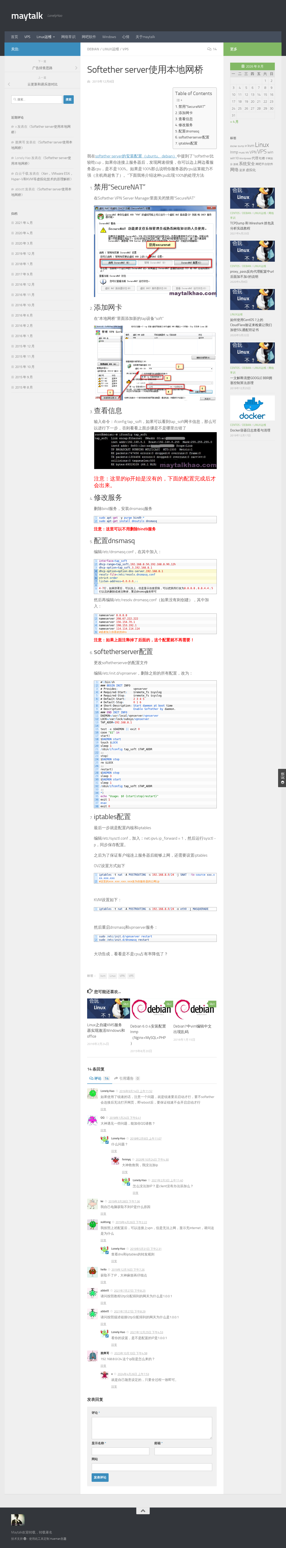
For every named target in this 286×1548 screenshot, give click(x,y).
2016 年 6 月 (24, 315)
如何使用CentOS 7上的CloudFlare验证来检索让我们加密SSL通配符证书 (251, 325)
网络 (234, 169)
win (270, 152)
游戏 (235, 164)
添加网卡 (186, 113)
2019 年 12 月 (25, 254)
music (242, 152)
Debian (93, 49)
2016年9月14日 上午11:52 (135, 1091)
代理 (255, 158)
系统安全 (247, 163)
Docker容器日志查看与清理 (250, 430)
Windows (109, 37)
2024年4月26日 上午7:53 (133, 1374)
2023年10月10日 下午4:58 (130, 1353)
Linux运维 (44, 37)
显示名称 (99, 1443)
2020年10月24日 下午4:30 (152, 1159)
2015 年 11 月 (25, 357)
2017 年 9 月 (24, 274)
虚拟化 (251, 170)
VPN (122, 975)
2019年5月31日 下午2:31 (146, 1249)
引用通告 (129, 1078)
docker (233, 146)
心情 (125, 37)
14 (215, 49)
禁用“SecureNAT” (192, 106)
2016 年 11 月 (25, 295)
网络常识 (68, 37)
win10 (234, 158)
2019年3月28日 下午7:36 (124, 1201)
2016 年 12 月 (25, 284)
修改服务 (186, 125)
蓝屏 (242, 170)
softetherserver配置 (194, 137)
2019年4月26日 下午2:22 (131, 1222)
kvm (103, 975)
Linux (113, 975)
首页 (14, 37)
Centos (235, 213)
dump (241, 146)
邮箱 (158, 1443)
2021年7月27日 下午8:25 (129, 1290)
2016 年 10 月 (25, 305)
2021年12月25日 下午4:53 (146, 1332)
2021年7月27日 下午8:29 (129, 1311)
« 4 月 (234, 122)
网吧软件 (89, 37)
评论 (101, 1078)
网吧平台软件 (264, 164)
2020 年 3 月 (24, 243)
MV (247, 152)
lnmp (234, 152)
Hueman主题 (58, 1538)
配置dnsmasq (189, 131)
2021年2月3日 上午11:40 (167, 1180)
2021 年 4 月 (24, 223)
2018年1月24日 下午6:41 (125, 1117)
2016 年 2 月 (24, 326)
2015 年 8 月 (24, 387)
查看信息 (186, 119)
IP (246, 146)
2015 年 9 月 (24, 377)
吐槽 (262, 158)
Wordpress (245, 158)
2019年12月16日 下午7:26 (128, 1269)
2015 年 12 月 (25, 346)
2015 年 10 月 (25, 367)
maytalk (27, 15)
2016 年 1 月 (24, 336)
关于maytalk (145, 37)
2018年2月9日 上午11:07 (146, 1138)
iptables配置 (188, 143)
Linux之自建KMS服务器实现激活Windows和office (106, 1030)
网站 (95, 1459)
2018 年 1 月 (24, 264)
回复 (103, 1109)
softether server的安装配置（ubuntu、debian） (136, 156)
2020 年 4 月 (24, 233)
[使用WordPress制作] (24, 1538)
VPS (27, 37)
